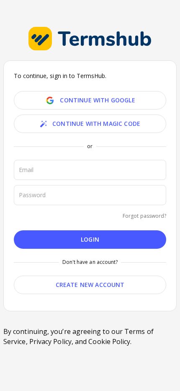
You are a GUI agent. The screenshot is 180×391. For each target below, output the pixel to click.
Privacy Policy (50, 341)
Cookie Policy (109, 341)
